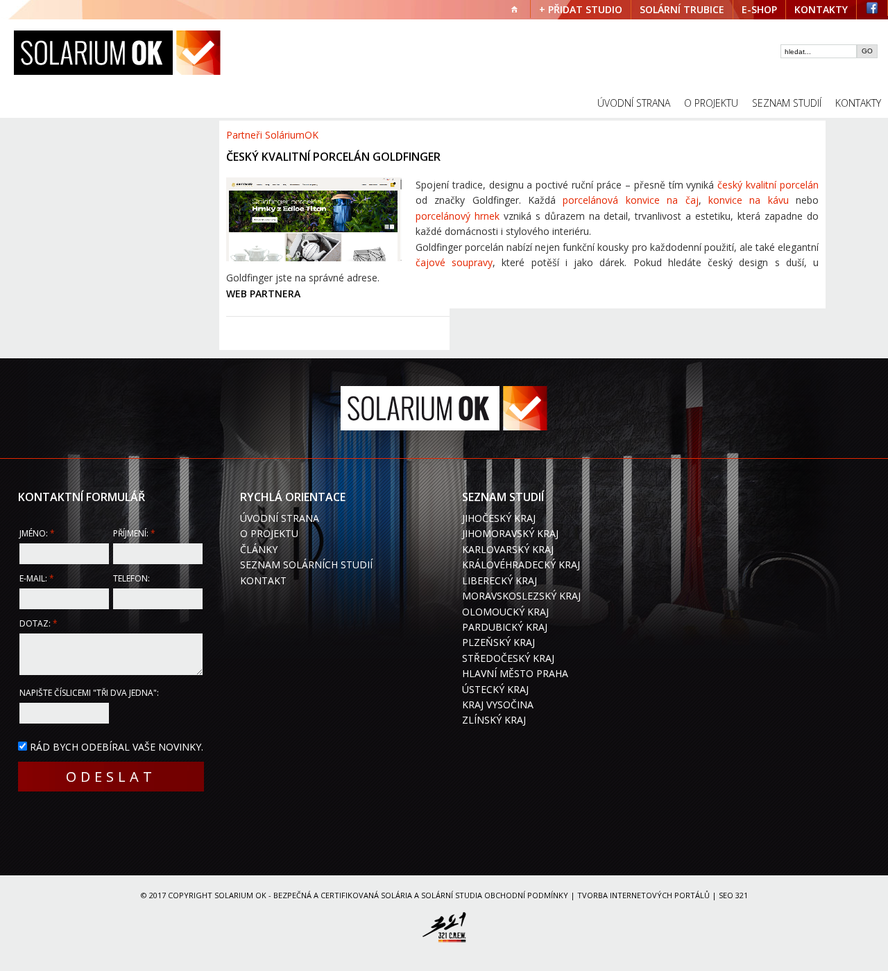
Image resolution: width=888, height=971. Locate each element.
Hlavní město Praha (515, 673)
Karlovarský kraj (508, 549)
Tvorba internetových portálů (643, 895)
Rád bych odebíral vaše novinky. (116, 746)
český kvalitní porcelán (768, 184)
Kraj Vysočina (497, 704)
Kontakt (263, 580)
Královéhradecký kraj (521, 564)
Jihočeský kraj (499, 518)
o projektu (711, 103)
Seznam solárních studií (306, 564)
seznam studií (786, 103)
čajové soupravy (454, 262)
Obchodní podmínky (526, 895)
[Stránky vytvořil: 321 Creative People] (444, 929)
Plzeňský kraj (498, 642)
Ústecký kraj (495, 689)
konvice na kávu (748, 200)
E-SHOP (759, 9)
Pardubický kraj (504, 626)
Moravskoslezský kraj (521, 595)
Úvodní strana (279, 518)
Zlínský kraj (494, 719)
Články (259, 549)
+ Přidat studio (580, 9)
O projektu (269, 533)
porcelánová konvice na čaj (630, 200)
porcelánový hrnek (458, 215)
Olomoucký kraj (505, 611)
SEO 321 (733, 895)
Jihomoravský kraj (510, 533)
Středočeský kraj (508, 658)
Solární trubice (682, 9)
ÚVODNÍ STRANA (633, 103)
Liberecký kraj (499, 580)
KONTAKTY (821, 9)
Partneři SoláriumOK (272, 134)
